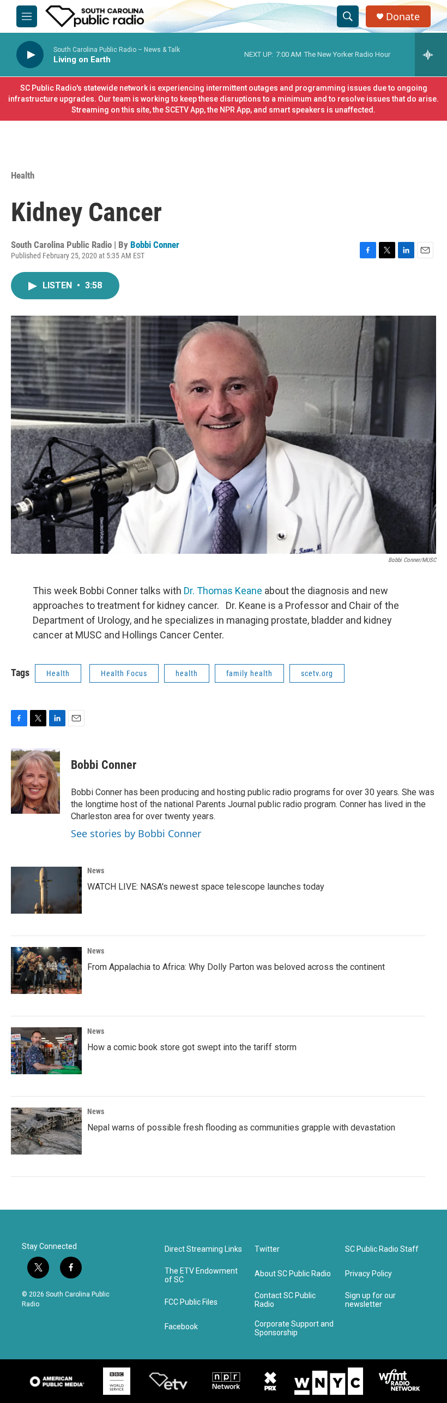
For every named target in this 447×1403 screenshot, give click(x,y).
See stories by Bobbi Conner (136, 833)
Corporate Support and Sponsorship (294, 1328)
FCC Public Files (191, 1302)
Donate (403, 16)
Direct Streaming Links (203, 1249)
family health (249, 673)
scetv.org (317, 673)
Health (22, 175)
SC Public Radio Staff (382, 1249)
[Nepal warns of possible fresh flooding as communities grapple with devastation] (46, 1131)
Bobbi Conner (154, 244)
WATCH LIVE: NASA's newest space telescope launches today (205, 886)
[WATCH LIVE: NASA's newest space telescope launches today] (46, 890)
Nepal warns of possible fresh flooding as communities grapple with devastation (241, 1127)
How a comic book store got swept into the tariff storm (192, 1047)
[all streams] (431, 54)
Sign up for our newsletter (370, 1300)
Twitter (267, 1249)
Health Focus (124, 673)
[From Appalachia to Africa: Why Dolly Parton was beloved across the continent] (46, 970)
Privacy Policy (368, 1274)
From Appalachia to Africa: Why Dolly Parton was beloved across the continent (236, 967)
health (187, 673)
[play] (30, 55)
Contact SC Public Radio (285, 1300)
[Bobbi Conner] (35, 781)
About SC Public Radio (293, 1274)
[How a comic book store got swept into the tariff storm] (46, 1050)
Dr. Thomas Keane (223, 590)
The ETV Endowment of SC (201, 1275)
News (95, 870)
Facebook (181, 1327)
